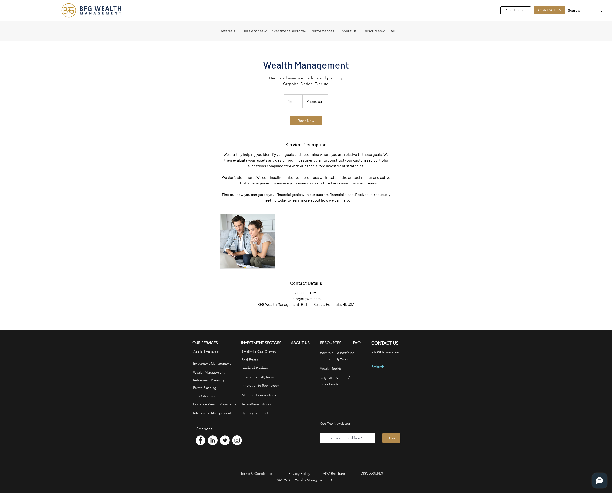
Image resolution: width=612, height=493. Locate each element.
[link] (306, 120)
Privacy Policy (299, 473)
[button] (254, 31)
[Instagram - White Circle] (237, 440)
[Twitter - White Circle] (225, 440)
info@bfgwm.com (385, 352)
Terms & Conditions (256, 473)
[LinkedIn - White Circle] (213, 440)
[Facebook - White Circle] (200, 440)
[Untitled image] (247, 241)
